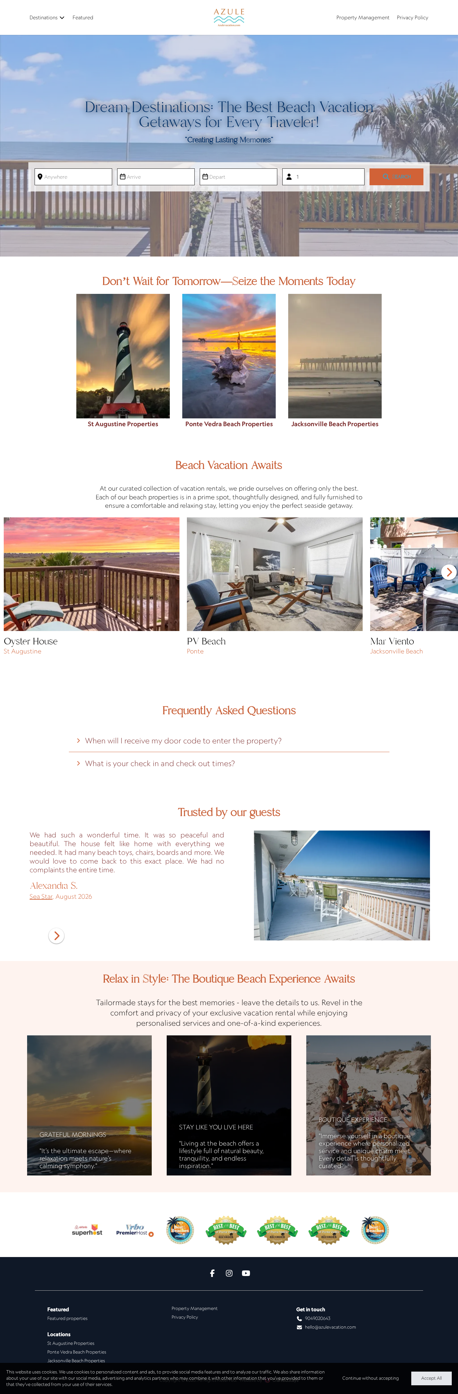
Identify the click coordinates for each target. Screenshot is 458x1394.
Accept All (431, 1378)
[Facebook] (212, 1273)
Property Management (362, 17)
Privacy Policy (412, 17)
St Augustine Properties (70, 1343)
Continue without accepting (370, 1378)
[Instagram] (229, 1273)
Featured (83, 17)
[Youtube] (245, 1273)
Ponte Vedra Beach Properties (76, 1352)
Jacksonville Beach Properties (76, 1360)
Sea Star (41, 896)
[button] (449, 572)
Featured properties (67, 1318)
